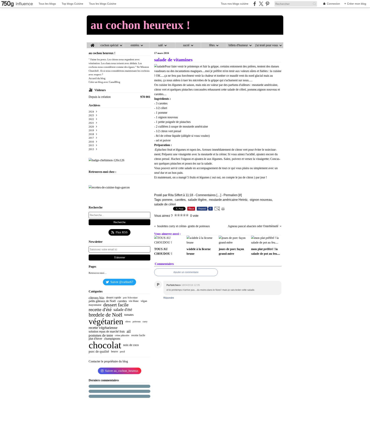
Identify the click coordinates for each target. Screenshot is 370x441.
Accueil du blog (97, 78)
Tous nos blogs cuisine (234, 3)
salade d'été (123, 310)
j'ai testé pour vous (266, 45)
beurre (114, 351)
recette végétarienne (103, 327)
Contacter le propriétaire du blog (108, 361)
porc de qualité (99, 351)
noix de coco (131, 345)
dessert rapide (113, 297)
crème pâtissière (122, 335)
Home (92, 43)
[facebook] (254, 4)
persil (122, 351)
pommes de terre (101, 335)
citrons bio (96, 298)
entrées (135, 45)
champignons (112, 338)
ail (129, 331)
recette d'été (100, 309)
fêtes (212, 45)
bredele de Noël (105, 315)
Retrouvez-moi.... (98, 272)
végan (144, 301)
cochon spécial (109, 45)
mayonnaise (95, 305)
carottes (122, 301)
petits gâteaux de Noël (102, 301)
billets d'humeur (238, 45)
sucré (186, 45)
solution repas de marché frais (107, 331)
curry (145, 321)
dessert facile (116, 304)
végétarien (106, 322)
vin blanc (134, 301)
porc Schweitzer (130, 298)
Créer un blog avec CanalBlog (104, 82)
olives (128, 321)
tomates (129, 314)
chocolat (105, 345)
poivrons (137, 321)
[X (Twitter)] (261, 4)
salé (160, 45)
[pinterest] (267, 4)
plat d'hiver (95, 338)
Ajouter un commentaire (185, 272)
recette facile (138, 335)
